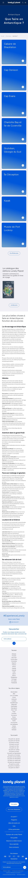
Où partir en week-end (14, 760)
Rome (14, 717)
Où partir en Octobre (14, 755)
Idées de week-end (14, 823)
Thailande (14, 682)
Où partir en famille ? (14, 766)
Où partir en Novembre (14, 757)
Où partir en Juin (14, 748)
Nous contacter (14, 847)
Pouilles (14, 713)
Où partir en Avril (14, 744)
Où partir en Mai (14, 746)
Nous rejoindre (14, 844)
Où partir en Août (14, 751)
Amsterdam (14, 692)
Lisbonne (14, 699)
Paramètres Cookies (21, 874)
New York (14, 710)
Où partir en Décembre (14, 758)
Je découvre (14, 305)
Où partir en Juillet (14, 749)
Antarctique (14, 15)
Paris (14, 711)
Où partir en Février (14, 740)
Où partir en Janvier (14, 739)
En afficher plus (14, 253)
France (14, 664)
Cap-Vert (14, 657)
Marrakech (14, 708)
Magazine (14, 820)
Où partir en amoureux (14, 762)
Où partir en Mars (14, 742)
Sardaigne (14, 719)
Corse (14, 697)
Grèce (14, 666)
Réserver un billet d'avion (14, 841)
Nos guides (14, 804)
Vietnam (14, 729)
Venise (14, 726)
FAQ (14, 826)
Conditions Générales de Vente (9, 874)
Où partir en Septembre (14, 753)
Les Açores (14, 722)
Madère (14, 728)
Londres (14, 701)
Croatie (14, 655)
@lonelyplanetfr (15, 622)
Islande (14, 670)
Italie (14, 672)
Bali (14, 693)
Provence (14, 715)
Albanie (14, 654)
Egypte (14, 663)
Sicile (14, 720)
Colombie (14, 661)
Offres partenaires (14, 829)
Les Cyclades (14, 695)
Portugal (14, 679)
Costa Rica (14, 659)
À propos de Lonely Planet (14, 834)
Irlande (14, 668)
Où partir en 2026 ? (14, 767)
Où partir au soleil (14, 764)
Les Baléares (14, 724)
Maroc (14, 675)
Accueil (2, 36)
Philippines (14, 677)
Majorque (14, 704)
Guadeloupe (14, 702)
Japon (14, 673)
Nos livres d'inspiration (14, 809)
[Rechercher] (22, 2)
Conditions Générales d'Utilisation (13, 872)
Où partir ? (14, 816)
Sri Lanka (14, 681)
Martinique (14, 706)
